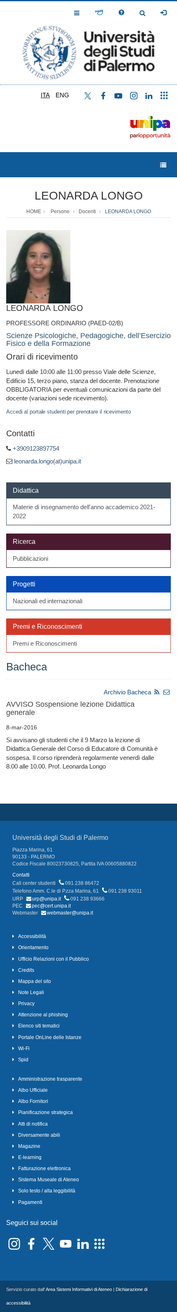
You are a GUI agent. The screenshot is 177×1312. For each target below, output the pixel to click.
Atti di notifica (33, 1124)
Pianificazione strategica (45, 1112)
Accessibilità (32, 936)
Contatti (21, 875)
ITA (45, 95)
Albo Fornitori (33, 1101)
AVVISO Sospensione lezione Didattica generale (70, 708)
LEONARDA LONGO (89, 195)
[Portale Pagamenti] (99, 13)
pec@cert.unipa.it (51, 906)
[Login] (163, 13)
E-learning (30, 1157)
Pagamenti (30, 1202)
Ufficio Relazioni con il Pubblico (53, 959)
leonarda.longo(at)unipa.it (47, 461)
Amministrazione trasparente (50, 1079)
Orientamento (33, 947)
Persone (60, 211)
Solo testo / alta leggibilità (46, 1191)
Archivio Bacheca (127, 692)
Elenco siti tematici (39, 1026)
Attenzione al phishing (43, 1015)
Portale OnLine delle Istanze (50, 1037)
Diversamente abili (39, 1135)
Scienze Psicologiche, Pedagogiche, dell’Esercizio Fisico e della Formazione (88, 340)
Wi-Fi (24, 1048)
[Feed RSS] (157, 692)
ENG (62, 95)
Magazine (29, 1146)
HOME (33, 211)
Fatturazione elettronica (44, 1168)
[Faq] (121, 13)
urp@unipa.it (46, 899)
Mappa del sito (34, 981)
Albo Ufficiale (33, 1090)
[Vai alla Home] (88, 43)
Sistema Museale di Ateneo (48, 1180)
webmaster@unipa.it (70, 913)
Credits (26, 970)
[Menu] (163, 165)
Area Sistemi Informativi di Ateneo (79, 1289)
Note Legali (31, 992)
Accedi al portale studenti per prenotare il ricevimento (68, 412)
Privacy (26, 1003)
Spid (23, 1060)
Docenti (87, 211)
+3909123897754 (36, 448)
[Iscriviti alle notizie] (167, 692)
